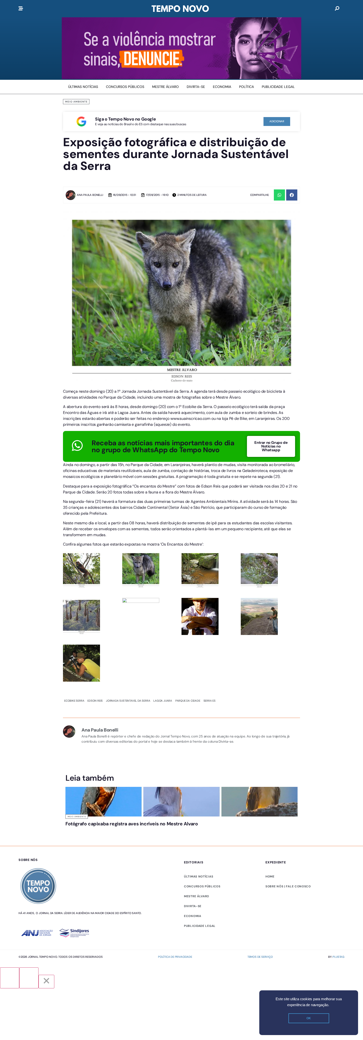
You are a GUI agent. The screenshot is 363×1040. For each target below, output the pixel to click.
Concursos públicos (202, 886)
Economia (192, 916)
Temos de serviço (260, 956)
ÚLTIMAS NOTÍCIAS (198, 876)
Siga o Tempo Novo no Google (125, 119)
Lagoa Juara (162, 700)
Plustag (338, 956)
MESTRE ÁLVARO (196, 896)
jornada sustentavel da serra (128, 700)
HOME (270, 876)
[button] (279, 195)
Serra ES (209, 700)
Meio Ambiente (76, 101)
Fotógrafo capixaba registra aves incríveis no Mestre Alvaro (131, 824)
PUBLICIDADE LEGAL (200, 926)
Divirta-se (193, 906)
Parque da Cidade (187, 700)
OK (308, 1018)
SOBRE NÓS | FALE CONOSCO (288, 886)
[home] (180, 9)
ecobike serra (74, 700)
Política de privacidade (175, 956)
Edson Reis (95, 700)
